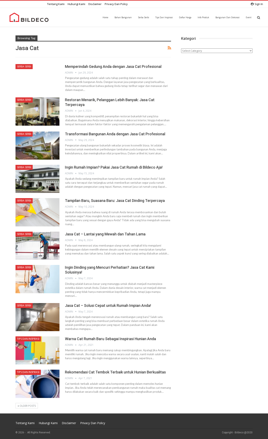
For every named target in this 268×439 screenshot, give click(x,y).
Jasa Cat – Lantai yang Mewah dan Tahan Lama (105, 234)
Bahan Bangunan (123, 17)
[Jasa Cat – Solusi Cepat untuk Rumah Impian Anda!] (37, 317)
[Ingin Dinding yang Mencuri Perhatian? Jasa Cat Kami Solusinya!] (37, 279)
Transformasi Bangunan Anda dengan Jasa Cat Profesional (115, 134)
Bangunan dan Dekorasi (227, 17)
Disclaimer (95, 4)
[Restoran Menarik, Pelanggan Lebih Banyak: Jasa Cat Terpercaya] (37, 111)
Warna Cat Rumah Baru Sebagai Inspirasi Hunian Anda (110, 339)
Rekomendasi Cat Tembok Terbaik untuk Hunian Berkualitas (115, 372)
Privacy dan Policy (116, 4)
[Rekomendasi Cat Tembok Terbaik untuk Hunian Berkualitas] (37, 384)
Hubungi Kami (76, 4)
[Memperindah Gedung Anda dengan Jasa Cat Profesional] (37, 78)
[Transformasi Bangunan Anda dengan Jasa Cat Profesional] (37, 146)
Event (248, 17)
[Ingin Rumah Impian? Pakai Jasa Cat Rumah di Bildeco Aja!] (37, 179)
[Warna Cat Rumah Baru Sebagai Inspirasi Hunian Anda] (37, 350)
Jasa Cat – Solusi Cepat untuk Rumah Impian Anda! (108, 305)
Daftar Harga (185, 17)
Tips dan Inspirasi (164, 17)
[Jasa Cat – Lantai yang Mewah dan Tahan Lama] (37, 246)
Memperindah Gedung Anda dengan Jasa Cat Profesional (113, 66)
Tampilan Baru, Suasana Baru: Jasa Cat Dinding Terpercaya (115, 200)
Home (105, 17)
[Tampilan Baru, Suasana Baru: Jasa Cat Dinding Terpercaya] (37, 212)
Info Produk (203, 17)
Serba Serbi (143, 17)
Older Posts (27, 406)
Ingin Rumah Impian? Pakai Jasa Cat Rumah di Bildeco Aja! (113, 167)
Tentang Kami (55, 4)
